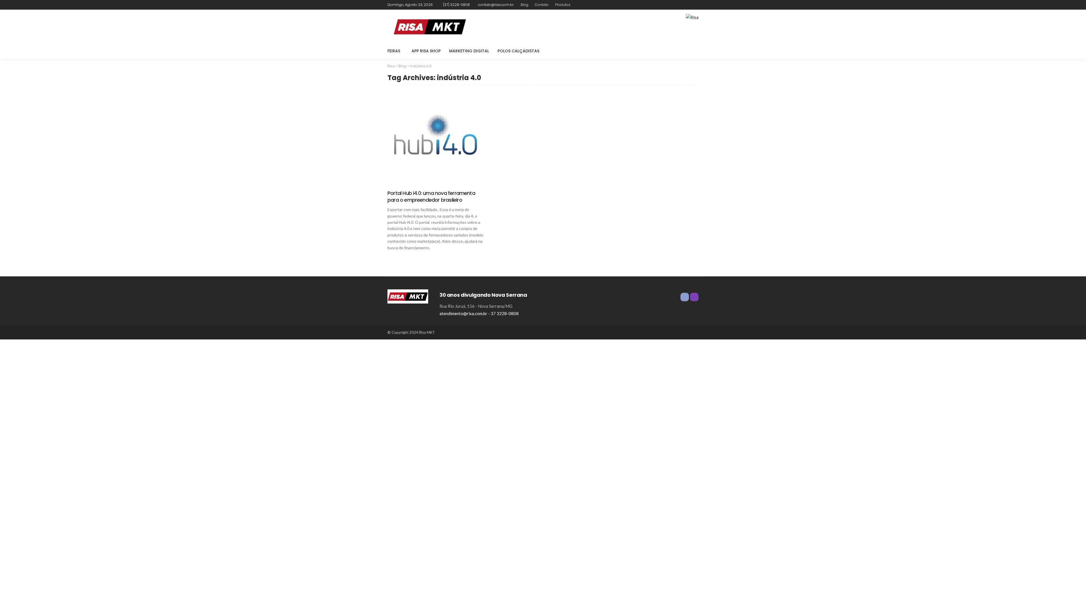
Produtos (562, 4)
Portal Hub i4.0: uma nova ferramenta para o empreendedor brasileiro (431, 196)
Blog (524, 4)
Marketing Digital (469, 51)
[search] (691, 51)
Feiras (393, 51)
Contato (542, 4)
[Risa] (407, 295)
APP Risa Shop (426, 51)
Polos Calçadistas (518, 51)
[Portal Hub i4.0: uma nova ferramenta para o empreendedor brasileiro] (435, 138)
